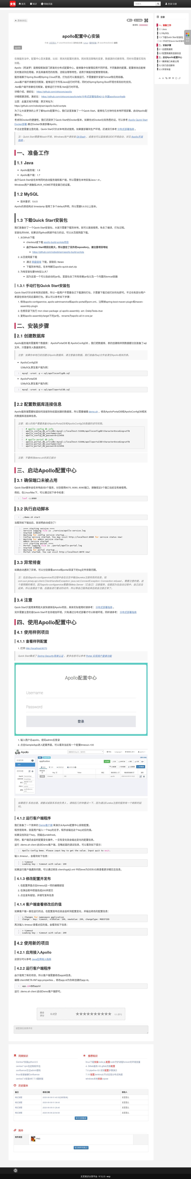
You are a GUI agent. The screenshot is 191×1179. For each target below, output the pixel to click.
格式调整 (18, 1097)
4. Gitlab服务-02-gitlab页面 (100, 1066)
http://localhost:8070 (36, 648)
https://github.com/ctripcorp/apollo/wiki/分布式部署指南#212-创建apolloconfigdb (83, 96)
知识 (34, 3)
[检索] (158, 3)
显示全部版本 (81, 1118)
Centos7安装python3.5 (27, 1061)
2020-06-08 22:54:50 (51, 1112)
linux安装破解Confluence (28, 1074)
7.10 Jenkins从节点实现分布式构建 (104, 1074)
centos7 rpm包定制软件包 (28, 1066)
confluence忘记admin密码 (28, 1070)
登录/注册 (172, 3)
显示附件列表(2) (81, 1147)
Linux (86, 42)
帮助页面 (48, 3)
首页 (23, 3)
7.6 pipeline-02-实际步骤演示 (101, 1070)
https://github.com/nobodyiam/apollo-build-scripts (58, 252)
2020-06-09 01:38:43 (51, 1102)
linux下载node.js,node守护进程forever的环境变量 (113, 1061)
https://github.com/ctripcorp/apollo (54, 91)
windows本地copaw (97, 1078)
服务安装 (93, 42)
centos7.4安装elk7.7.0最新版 (29, 1078)
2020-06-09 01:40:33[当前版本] (55, 1097)
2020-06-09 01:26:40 (51, 1107)
